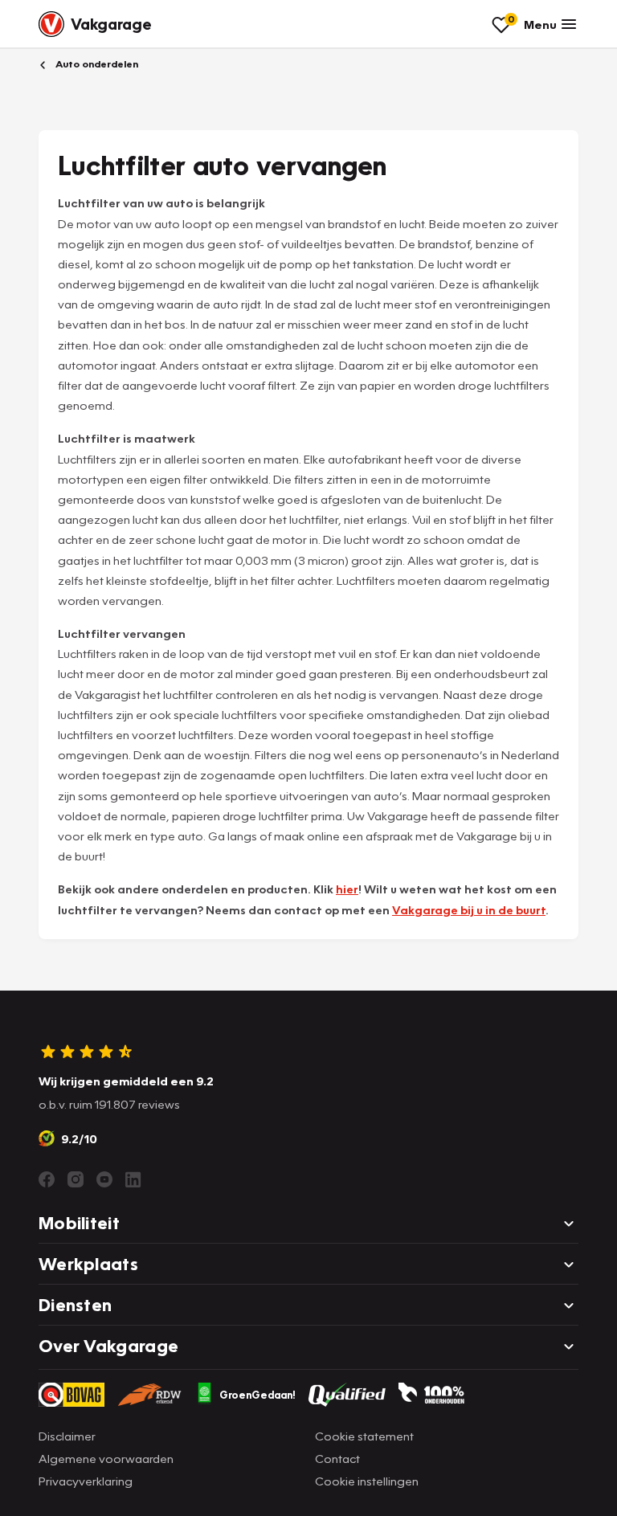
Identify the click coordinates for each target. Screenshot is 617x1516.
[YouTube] (104, 1179)
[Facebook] (47, 1179)
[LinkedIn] (133, 1179)
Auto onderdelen (95, 64)
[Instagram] (75, 1179)
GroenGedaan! (257, 1394)
